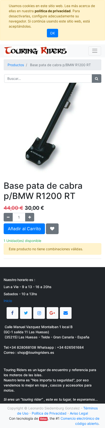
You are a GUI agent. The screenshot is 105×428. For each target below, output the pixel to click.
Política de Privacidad (49, 413)
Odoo (43, 418)
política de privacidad (53, 11)
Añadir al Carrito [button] (24, 228)
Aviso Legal (79, 413)
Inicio (8, 301)
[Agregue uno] (29, 217)
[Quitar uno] (8, 217)
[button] (52, 228)
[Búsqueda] (96, 78)
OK (52, 33)
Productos (16, 65)
